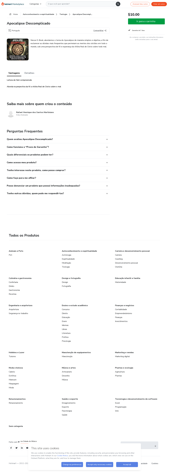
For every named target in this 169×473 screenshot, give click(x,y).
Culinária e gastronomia (20, 278)
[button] (55, 139)
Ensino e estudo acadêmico (75, 305)
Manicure (12, 379)
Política (65, 337)
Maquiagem (14, 383)
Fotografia (66, 286)
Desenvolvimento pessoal (126, 263)
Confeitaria (13, 282)
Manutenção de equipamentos (76, 352)
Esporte (65, 407)
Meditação (66, 263)
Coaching (119, 259)
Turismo (12, 356)
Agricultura (120, 371)
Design (65, 282)
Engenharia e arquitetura (20, 305)
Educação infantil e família (127, 278)
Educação (66, 317)
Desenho (66, 375)
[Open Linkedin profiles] (22, 448)
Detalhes (29, 73)
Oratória (118, 267)
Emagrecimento (68, 403)
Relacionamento (16, 403)
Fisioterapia (67, 411)
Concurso (66, 309)
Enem (64, 321)
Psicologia (66, 341)
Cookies (154, 463)
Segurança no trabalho (18, 313)
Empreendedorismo (123, 313)
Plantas (118, 375)
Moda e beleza (16, 367)
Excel (117, 403)
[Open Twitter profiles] (16, 448)
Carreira (118, 255)
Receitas (12, 294)
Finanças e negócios (124, 305)
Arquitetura (14, 309)
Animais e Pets (16, 251)
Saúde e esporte (70, 399)
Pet (10, 255)
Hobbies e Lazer (16, 352)
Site (117, 411)
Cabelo (12, 371)
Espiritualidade (68, 259)
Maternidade (120, 282)
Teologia (66, 267)
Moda (11, 387)
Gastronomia (14, 290)
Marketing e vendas (124, 352)
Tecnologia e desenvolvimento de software (136, 399)
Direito (65, 313)
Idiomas (65, 325)
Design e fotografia (71, 278)
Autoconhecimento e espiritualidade (79, 251)
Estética (12, 375)
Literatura (66, 333)
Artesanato (67, 371)
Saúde (64, 414)
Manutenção (67, 356)
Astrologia (66, 255)
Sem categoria (16, 426)
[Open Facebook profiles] (11, 448)
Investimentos (121, 321)
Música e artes (69, 367)
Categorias (34, 4)
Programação (120, 407)
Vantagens (14, 73)
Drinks (11, 286)
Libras (64, 329)
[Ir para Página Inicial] (13, 4)
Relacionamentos (17, 399)
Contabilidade (121, 309)
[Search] (118, 4)
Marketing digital (122, 356)
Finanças (118, 317)
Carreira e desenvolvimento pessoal (132, 251)
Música (65, 379)
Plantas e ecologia (124, 367)
